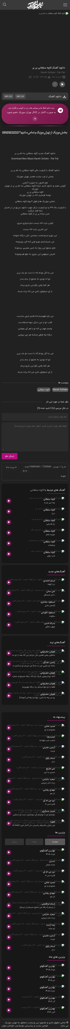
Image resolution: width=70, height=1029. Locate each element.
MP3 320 (8, 96)
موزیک (20, 176)
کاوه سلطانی (43, 389)
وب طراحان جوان (10, 1025)
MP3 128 (20, 96)
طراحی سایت (42, 1025)
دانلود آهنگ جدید (47, 153)
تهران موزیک (11, 1022)
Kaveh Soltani (60, 389)
